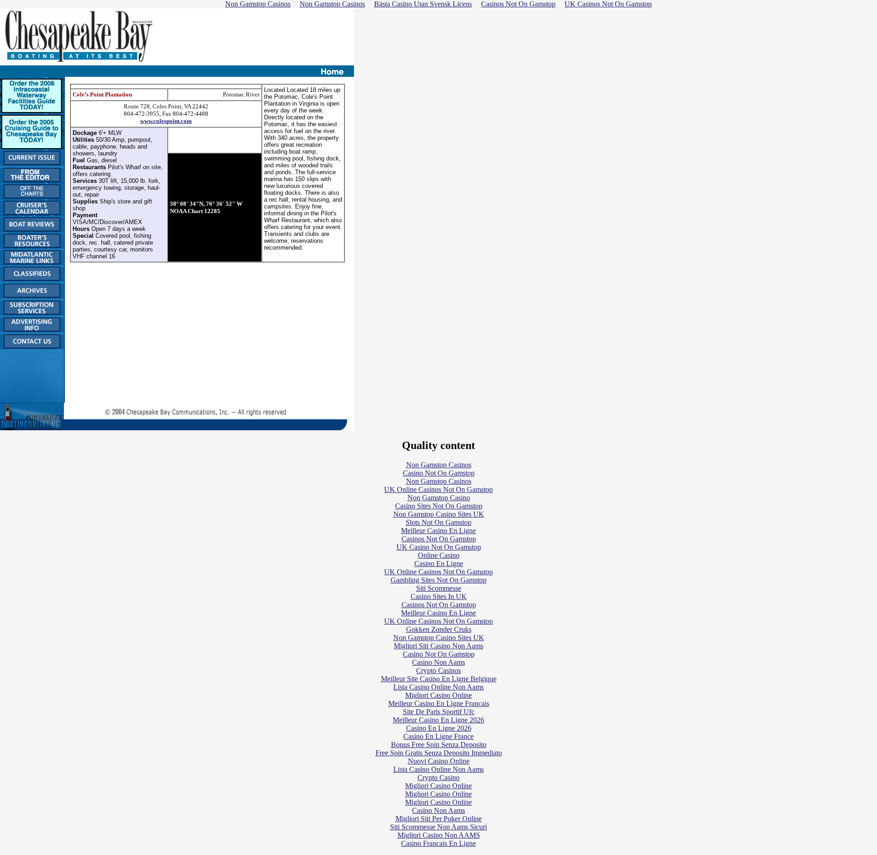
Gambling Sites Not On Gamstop (438, 580)
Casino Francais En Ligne (438, 843)
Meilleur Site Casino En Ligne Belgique (439, 679)
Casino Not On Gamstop (439, 473)
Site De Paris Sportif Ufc (439, 712)
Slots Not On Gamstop (438, 522)
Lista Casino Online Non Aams (438, 687)
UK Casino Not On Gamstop (438, 547)
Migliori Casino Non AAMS (438, 835)
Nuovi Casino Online (439, 761)
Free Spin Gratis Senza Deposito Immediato (438, 753)
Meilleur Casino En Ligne (438, 530)
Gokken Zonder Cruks (438, 629)
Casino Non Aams (438, 662)
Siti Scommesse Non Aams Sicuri (438, 827)
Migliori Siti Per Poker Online (439, 819)
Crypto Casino (438, 777)
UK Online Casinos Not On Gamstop (438, 489)
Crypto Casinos (438, 670)
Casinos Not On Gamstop (439, 539)
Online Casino (439, 555)
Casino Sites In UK (439, 596)
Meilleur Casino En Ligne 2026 (438, 720)
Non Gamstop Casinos (438, 465)
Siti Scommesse (438, 588)
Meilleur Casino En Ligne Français (438, 703)
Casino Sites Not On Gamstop (438, 506)
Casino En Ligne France (438, 736)
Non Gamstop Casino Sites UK (438, 514)
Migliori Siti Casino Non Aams (438, 646)
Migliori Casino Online (438, 695)
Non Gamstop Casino (438, 498)
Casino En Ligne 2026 (438, 728)
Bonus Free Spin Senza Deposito (438, 744)
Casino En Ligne (438, 563)
